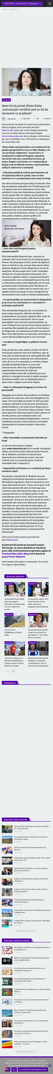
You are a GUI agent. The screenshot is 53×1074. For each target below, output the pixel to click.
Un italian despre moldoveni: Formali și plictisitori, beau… (30, 838)
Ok (8, 1069)
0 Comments (47, 118)
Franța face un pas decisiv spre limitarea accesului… (31, 1000)
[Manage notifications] (5, 1069)
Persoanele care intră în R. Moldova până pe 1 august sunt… (32, 911)
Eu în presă (6, 100)
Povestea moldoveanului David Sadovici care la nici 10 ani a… (31, 1032)
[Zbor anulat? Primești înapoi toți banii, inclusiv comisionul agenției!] (7, 1013)
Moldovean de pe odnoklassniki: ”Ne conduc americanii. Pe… (32, 859)
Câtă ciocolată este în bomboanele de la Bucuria (30, 848)
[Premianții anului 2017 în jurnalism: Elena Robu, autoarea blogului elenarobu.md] (38, 589)
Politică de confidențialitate (33, 1069)
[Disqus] (26, 719)
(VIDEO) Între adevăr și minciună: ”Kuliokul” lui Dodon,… (32, 921)
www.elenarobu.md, (13, 136)
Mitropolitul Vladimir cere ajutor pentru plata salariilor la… (31, 869)
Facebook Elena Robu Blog (15, 553)
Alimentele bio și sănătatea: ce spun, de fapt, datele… (32, 990)
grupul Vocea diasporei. (13, 556)
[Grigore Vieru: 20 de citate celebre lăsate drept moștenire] (7, 892)
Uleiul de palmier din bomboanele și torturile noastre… (29, 901)
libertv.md (7, 130)
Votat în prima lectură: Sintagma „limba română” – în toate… (30, 1042)
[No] (50, 1065)
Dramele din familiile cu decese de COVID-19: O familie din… (31, 827)
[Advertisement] (26, 38)
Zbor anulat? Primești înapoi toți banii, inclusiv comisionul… (30, 1011)
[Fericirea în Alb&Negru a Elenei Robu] (14, 620)
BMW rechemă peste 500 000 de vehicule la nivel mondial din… (31, 959)
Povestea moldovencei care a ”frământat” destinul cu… (31, 1021)
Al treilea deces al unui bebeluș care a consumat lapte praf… (29, 969)
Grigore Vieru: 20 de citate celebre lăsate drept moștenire (30, 890)
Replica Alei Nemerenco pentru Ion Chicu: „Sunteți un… (31, 879)
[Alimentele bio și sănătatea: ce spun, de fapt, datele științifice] (7, 992)
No (14, 1069)
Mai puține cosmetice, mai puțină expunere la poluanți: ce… (32, 948)
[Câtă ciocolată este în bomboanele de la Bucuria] (7, 850)
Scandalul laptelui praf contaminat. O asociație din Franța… (30, 980)
